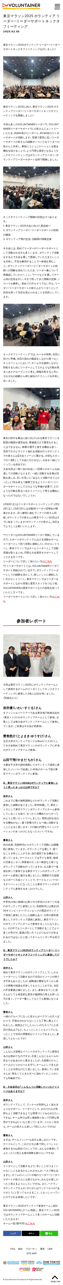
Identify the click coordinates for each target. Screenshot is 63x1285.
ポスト (31, 1233)
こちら (48, 561)
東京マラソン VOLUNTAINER (21, 6)
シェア (13, 1233)
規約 (20, 1248)
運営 (42, 1248)
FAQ (12, 1248)
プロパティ (31, 1248)
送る (50, 1233)
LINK (50, 1248)
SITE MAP (31, 1253)
